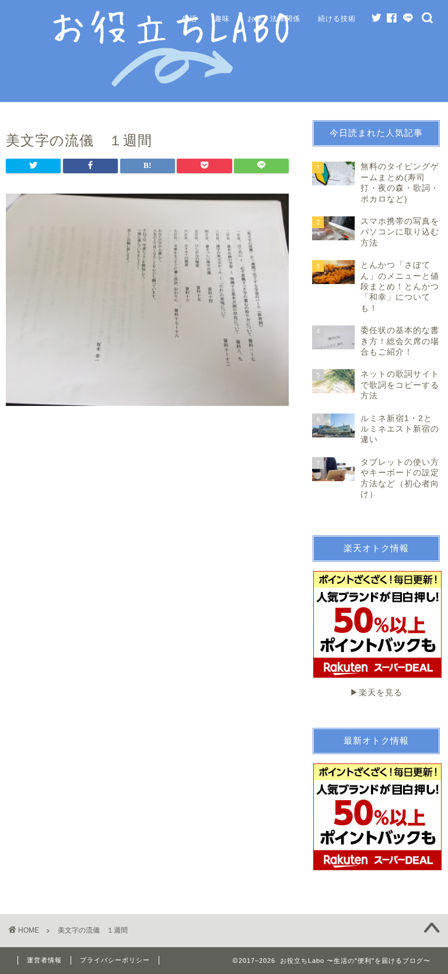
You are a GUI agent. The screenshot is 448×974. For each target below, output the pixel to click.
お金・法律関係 (273, 18)
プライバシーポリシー (115, 960)
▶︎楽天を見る (376, 692)
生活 (189, 18)
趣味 (222, 18)
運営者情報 (44, 960)
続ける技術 (337, 18)
